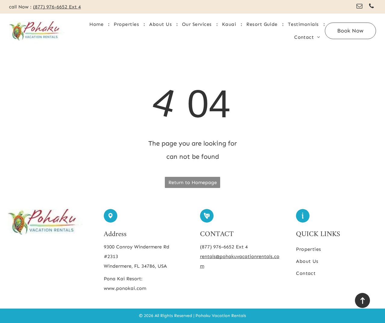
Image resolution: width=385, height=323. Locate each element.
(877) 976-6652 (50, 7)
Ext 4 (242, 247)
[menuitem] (97, 24)
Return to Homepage (192, 182)
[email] (359, 7)
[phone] (371, 7)
